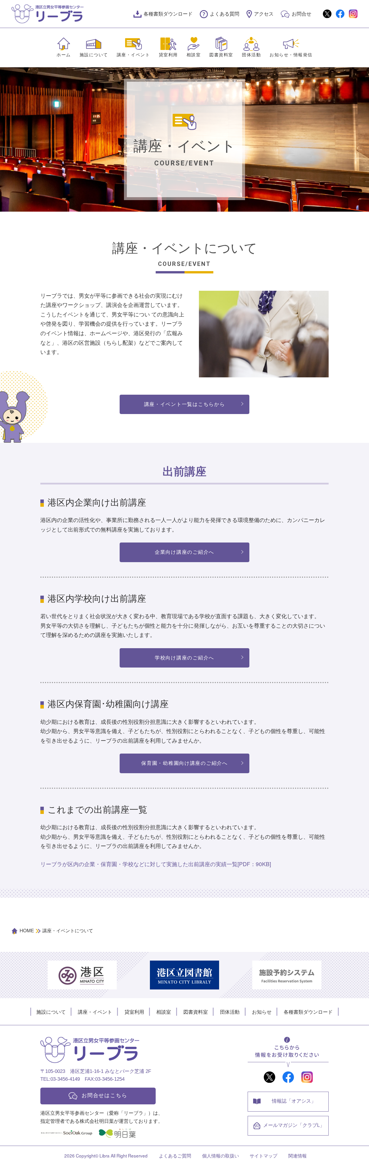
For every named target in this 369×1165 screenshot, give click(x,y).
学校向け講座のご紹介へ (184, 658)
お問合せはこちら (104, 1095)
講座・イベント (133, 54)
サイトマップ (263, 1155)
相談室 (194, 54)
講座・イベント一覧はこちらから (184, 404)
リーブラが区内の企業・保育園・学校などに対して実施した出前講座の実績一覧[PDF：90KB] (155, 864)
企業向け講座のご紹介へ (184, 552)
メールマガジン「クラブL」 (294, 1125)
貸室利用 (168, 54)
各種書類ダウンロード (168, 14)
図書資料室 (221, 54)
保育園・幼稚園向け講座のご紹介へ (184, 763)
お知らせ (262, 1011)
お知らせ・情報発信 (291, 54)
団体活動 (251, 54)
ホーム (64, 54)
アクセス (264, 14)
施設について (94, 54)
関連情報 (297, 1155)
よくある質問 (224, 14)
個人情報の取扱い (220, 1155)
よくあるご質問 (175, 1155)
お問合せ (301, 14)
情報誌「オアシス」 (294, 1101)
